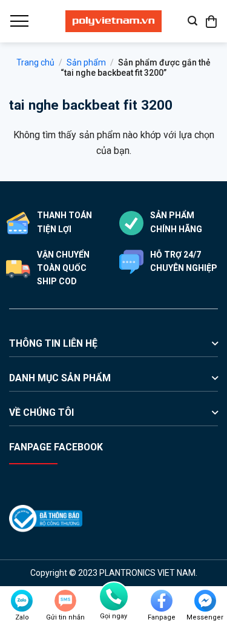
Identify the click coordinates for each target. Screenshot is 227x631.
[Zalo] (22, 601)
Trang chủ (35, 62)
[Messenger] (205, 601)
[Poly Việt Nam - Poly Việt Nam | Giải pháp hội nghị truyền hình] (113, 21)
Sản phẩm (86, 62)
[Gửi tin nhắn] (65, 601)
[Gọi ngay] (114, 596)
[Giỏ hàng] (212, 21)
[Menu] (18, 21)
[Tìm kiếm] (192, 21)
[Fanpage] (162, 601)
